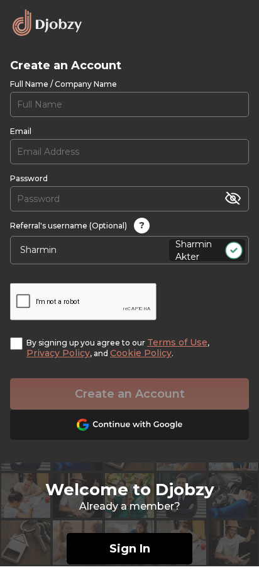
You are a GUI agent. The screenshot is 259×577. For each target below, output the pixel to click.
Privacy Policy (58, 353)
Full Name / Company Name (63, 84)
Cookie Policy (141, 353)
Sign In (129, 549)
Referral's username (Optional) (77, 225)
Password (29, 178)
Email (20, 131)
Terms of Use (177, 342)
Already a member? (129, 506)
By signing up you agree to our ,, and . (117, 348)
